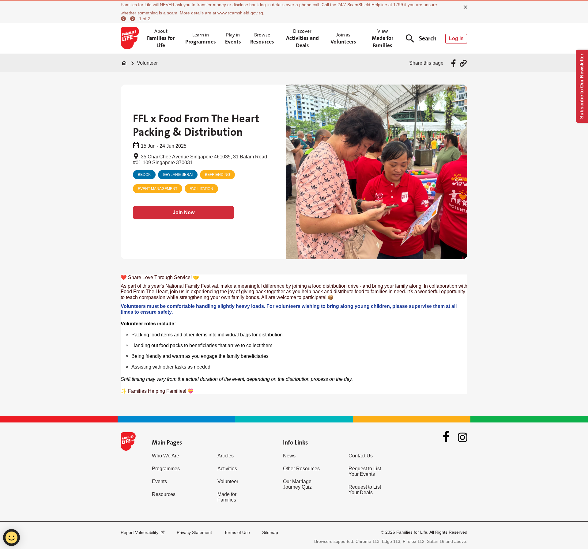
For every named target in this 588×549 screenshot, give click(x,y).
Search (427, 38)
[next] (133, 18)
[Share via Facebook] (454, 63)
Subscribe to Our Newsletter (581, 86)
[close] (465, 7)
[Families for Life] (131, 39)
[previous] (124, 18)
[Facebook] (446, 437)
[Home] (124, 63)
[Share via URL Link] (463, 63)
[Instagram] (462, 437)
